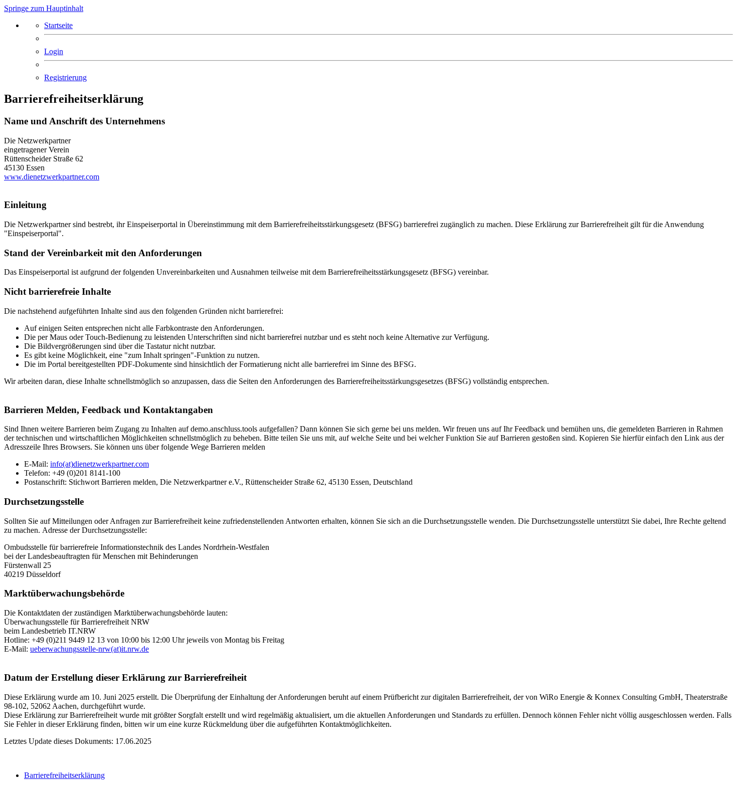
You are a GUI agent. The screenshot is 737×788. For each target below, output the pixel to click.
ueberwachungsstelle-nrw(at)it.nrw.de (89, 649)
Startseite (58, 25)
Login (53, 51)
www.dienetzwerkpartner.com (51, 176)
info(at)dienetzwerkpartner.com (99, 464)
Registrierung (65, 77)
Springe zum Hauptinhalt (43, 8)
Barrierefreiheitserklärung (64, 775)
